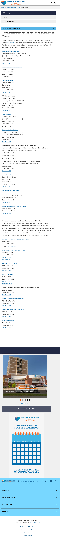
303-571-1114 (6, 257)
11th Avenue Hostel (8, 320)
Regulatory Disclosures (28, 533)
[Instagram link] (55, 481)
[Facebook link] (42, 481)
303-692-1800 (6, 202)
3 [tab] (24, 400)
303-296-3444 (6, 270)
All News (24, 403)
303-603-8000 (6, 92)
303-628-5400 (6, 281)
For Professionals (7, 504)
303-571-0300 (11, 246)
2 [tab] (22, 400)
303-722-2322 (6, 63)
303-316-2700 (6, 110)
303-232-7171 (6, 171)
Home (2, 7)
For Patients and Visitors (14, 7)
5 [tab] (27, 400)
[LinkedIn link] (46, 481)
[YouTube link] (50, 481)
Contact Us (5, 490)
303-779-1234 (6, 306)
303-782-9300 (6, 187)
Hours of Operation (8, 21)
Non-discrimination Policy (28, 530)
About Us (5, 511)
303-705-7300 (6, 142)
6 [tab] (29, 400)
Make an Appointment (9, 13)
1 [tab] (20, 400)
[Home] (14, 3)
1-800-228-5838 (7, 284)
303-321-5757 (6, 213)
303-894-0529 (6, 328)
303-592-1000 (6, 295)
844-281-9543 (6, 126)
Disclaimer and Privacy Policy (28, 527)
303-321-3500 (6, 317)
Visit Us (5, 17)
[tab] (10, 350)
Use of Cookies (28, 535)
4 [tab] (25, 400)
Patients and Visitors (9, 497)
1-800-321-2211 (7, 260)
